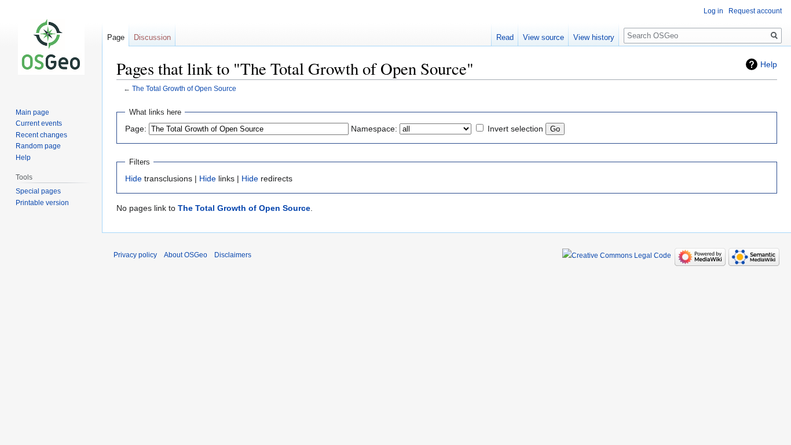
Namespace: (374, 128)
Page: (136, 128)
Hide (133, 178)
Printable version (42, 203)
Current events (39, 123)
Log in (713, 11)
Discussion (152, 37)
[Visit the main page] (51, 46)
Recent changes (41, 135)
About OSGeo (185, 255)
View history (593, 37)
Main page (32, 112)
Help (768, 64)
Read (505, 37)
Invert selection (515, 128)
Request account (755, 11)
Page (115, 37)
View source (543, 37)
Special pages (38, 191)
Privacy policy (135, 255)
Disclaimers (232, 255)
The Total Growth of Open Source (184, 88)
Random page (38, 146)
